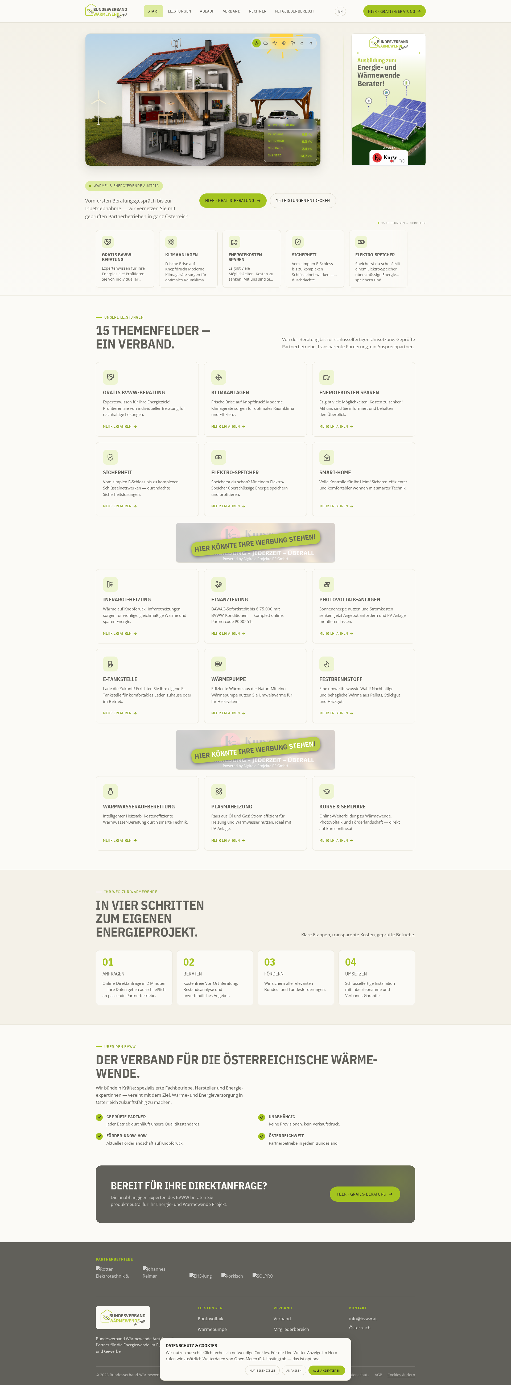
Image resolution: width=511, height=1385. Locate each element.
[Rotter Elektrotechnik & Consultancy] (114, 1276)
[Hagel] (311, 43)
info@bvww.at (363, 1319)
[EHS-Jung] (200, 1276)
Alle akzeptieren (327, 1370)
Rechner (258, 11)
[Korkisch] (232, 1276)
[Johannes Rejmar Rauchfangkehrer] (161, 1276)
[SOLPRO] (263, 1276)
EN (340, 11)
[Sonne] (256, 43)
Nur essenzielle (262, 1370)
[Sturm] (293, 43)
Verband (232, 11)
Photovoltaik (210, 1319)
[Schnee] (283, 43)
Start (153, 11)
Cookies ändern (401, 1374)
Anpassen (294, 1370)
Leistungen (179, 11)
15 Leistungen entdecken (303, 200)
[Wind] (274, 43)
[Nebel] (302, 43)
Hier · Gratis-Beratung (391, 11)
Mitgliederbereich (294, 11)
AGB (378, 1374)
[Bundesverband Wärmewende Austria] (106, 11)
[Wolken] (265, 43)
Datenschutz (358, 1374)
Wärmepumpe (212, 1329)
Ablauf (207, 11)
